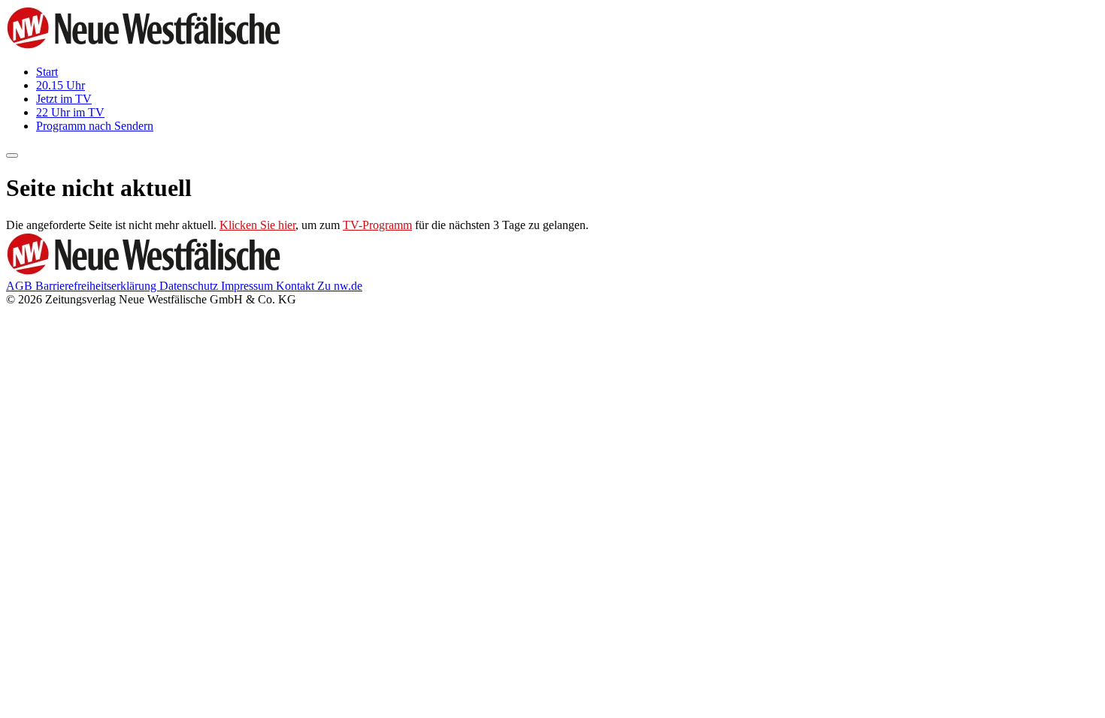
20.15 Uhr (60, 85)
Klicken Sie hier (257, 225)
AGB (20, 285)
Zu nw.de (339, 285)
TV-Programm (377, 225)
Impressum (248, 285)
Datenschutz (190, 285)
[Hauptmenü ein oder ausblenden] (12, 155)
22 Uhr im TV (70, 112)
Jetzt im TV (64, 98)
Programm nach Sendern (94, 125)
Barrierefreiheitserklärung (97, 285)
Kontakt (296, 285)
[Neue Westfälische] (148, 46)
